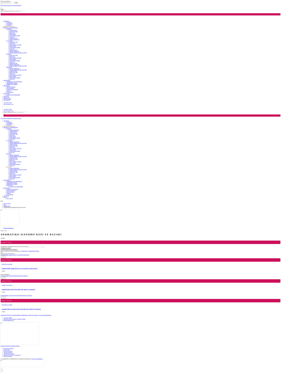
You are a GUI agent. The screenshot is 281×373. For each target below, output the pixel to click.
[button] (7, 264)
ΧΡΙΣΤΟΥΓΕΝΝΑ (10, 87)
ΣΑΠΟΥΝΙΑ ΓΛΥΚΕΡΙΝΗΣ (13, 94)
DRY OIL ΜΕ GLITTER (15, 44)
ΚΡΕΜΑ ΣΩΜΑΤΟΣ (14, 39)
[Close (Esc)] (1, 369)
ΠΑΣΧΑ (8, 91)
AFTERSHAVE (13, 30)
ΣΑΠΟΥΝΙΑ (7, 93)
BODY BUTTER (13, 31)
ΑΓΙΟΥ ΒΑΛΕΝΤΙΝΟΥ (12, 89)
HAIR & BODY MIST (14, 35)
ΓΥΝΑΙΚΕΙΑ (9, 23)
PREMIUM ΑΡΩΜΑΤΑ (9, 26)
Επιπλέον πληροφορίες (9, 228)
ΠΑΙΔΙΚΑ (8, 25)
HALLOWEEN (10, 88)
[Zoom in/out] (2, 369)
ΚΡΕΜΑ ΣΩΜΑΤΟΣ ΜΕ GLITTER (18, 52)
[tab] (142, 228)
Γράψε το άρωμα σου (6, 11)
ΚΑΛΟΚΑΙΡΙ (9, 92)
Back (2, 9)
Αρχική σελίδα (7, 203)
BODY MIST (12, 34)
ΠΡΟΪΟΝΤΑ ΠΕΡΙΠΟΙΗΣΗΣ (11, 27)
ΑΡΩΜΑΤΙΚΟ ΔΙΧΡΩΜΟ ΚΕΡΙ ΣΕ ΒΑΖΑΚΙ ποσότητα (14, 246)
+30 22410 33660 (8, 102)
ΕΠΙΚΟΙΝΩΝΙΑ (7, 98)
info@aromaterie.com (8, 104)
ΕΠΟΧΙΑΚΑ (7, 85)
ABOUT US (7, 97)
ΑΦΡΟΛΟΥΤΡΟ (13, 38)
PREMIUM (9, 67)
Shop (5, 204)
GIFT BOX (6, 96)
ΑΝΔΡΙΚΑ (9, 22)
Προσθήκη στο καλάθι (5, 248)
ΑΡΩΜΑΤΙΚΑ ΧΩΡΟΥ (12, 84)
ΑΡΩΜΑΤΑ (6, 21)
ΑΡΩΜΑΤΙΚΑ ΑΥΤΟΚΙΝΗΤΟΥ (14, 81)
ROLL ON (11, 37)
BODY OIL (12, 33)
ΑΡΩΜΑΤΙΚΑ (7, 80)
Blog (42, 315)
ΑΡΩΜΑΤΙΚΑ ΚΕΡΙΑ (11, 83)
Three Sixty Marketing (37, 358)
